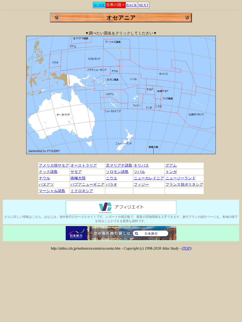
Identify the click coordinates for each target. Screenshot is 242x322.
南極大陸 (78, 178)
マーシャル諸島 (52, 191)
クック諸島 (48, 172)
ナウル (44, 178)
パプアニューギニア (87, 184)
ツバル (139, 172)
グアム (171, 165)
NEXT (143, 5)
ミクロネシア (81, 191)
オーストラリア (83, 165)
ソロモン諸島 (117, 172)
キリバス (141, 165)
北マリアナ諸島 (119, 165)
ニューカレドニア (149, 178)
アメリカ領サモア (54, 165)
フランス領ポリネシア (184, 184)
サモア (76, 172)
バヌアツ (46, 184)
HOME (99, 5)
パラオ (111, 184)
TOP (186, 248)
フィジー (141, 184)
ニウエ (111, 178)
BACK (131, 5)
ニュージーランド (180, 178)
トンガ (171, 172)
